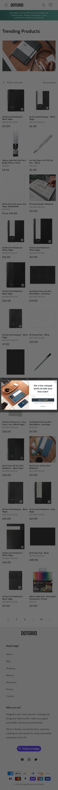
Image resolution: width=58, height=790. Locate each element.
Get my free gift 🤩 (43, 400)
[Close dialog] (55, 382)
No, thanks (43, 406)
